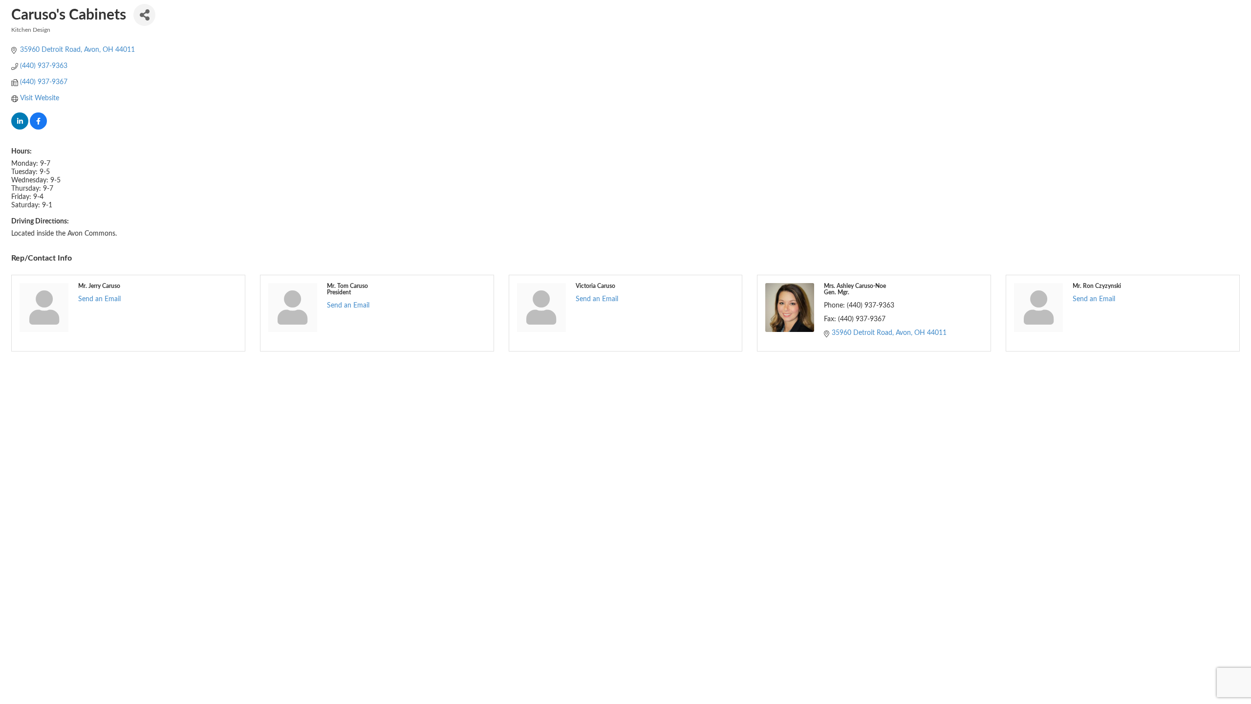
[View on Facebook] (38, 127)
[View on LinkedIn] (19, 127)
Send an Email (99, 299)
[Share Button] (144, 15)
